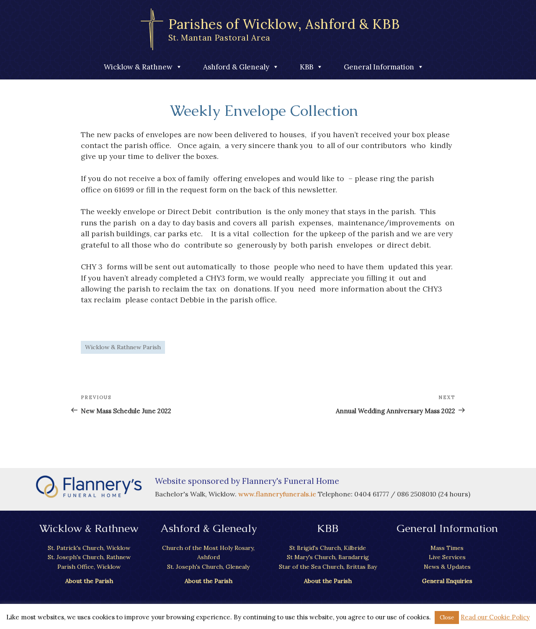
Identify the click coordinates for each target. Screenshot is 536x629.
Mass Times (447, 548)
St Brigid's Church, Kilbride (327, 548)
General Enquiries (447, 581)
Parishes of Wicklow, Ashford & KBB (284, 29)
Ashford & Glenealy (236, 67)
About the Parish (89, 581)
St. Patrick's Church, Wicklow (89, 548)
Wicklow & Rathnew (138, 67)
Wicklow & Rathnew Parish (123, 347)
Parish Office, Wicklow (89, 566)
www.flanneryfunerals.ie (278, 494)
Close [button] (447, 617)
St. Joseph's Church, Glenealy (208, 566)
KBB (306, 67)
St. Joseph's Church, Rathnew (89, 557)
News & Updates (447, 566)
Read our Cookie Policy (495, 617)
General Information (379, 67)
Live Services (447, 557)
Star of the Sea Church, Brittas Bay (328, 566)
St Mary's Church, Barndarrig (328, 557)
